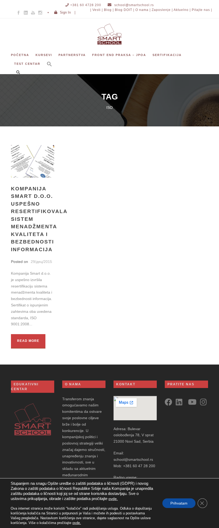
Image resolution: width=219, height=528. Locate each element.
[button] (49, 67)
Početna (20, 55)
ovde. (113, 499)
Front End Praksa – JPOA (119, 55)
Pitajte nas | (202, 10)
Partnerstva (72, 55)
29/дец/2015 (41, 261)
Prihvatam (178, 503)
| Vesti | (96, 10)
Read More (28, 341)
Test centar (27, 63)
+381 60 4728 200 (85, 5)
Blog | (109, 10)
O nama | (143, 10)
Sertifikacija (167, 55)
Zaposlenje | (162, 10)
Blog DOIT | (124, 10)
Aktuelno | (182, 10)
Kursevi (44, 55)
